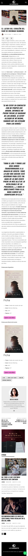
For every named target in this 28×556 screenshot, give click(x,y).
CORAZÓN (21, 377)
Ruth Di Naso (8, 34)
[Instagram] (14, 410)
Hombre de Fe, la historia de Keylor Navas (20, 421)
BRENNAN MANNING (6, 380)
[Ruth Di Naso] (3, 34)
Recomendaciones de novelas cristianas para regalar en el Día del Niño (13, 518)
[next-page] (5, 534)
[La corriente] (14, 2)
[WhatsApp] (7, 38)
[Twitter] (11, 38)
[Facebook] (3, 38)
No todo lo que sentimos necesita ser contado (11, 478)
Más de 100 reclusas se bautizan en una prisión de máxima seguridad (7, 423)
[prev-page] (3, 534)
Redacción (8, 482)
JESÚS (3, 377)
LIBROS (3, 523)
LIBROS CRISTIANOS (12, 377)
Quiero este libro (10, 318)
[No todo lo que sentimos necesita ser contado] (14, 467)
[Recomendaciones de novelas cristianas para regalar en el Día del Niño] (14, 506)
